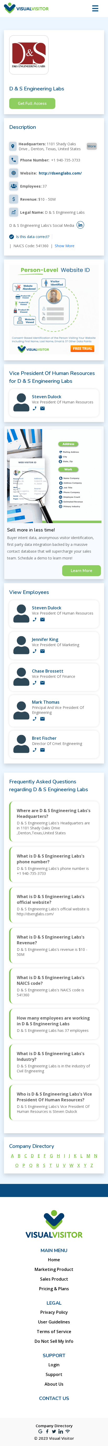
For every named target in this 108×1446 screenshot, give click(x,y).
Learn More (81, 570)
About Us (54, 1384)
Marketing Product (54, 1269)
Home (54, 1260)
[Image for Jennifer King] (21, 653)
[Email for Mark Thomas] (42, 719)
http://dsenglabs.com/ (60, 173)
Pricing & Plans (54, 1289)
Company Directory (54, 1425)
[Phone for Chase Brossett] (34, 683)
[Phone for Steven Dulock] (34, 409)
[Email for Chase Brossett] (42, 683)
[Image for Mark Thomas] (21, 718)
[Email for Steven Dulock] (42, 409)
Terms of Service (54, 1331)
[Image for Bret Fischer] (21, 751)
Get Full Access (32, 103)
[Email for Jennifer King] (42, 652)
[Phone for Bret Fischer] (34, 750)
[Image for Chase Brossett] (21, 684)
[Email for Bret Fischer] (42, 750)
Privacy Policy (54, 1312)
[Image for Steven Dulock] (21, 410)
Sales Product (54, 1279)
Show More (64, 245)
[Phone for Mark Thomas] (34, 719)
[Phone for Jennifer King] (34, 652)
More (92, 146)
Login (54, 1365)
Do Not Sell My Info (54, 1341)
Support (54, 1374)
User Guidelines (54, 1322)
